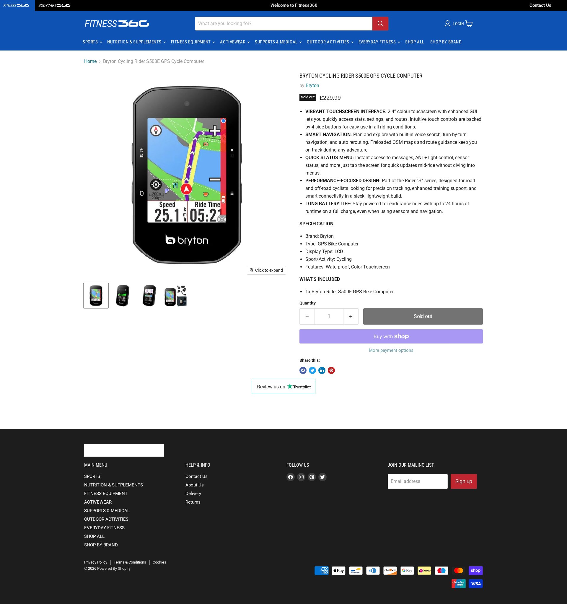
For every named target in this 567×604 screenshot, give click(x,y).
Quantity (307, 303)
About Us (194, 485)
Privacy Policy (95, 562)
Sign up (463, 481)
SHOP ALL (414, 42)
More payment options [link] (391, 350)
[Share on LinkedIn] (321, 370)
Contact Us (540, 5)
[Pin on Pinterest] (331, 370)
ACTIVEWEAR (233, 42)
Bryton (312, 85)
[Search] (380, 23)
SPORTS (91, 42)
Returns (193, 502)
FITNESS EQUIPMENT (191, 42)
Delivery (193, 493)
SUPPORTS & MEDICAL (277, 42)
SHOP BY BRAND (446, 42)
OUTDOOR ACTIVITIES (328, 42)
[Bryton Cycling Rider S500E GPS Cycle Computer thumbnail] (96, 295)
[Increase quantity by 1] (351, 316)
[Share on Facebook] (303, 370)
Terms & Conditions (130, 562)
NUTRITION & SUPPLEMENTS (134, 42)
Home (90, 61)
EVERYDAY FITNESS (378, 42)
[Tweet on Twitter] (312, 370)
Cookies (159, 562)
